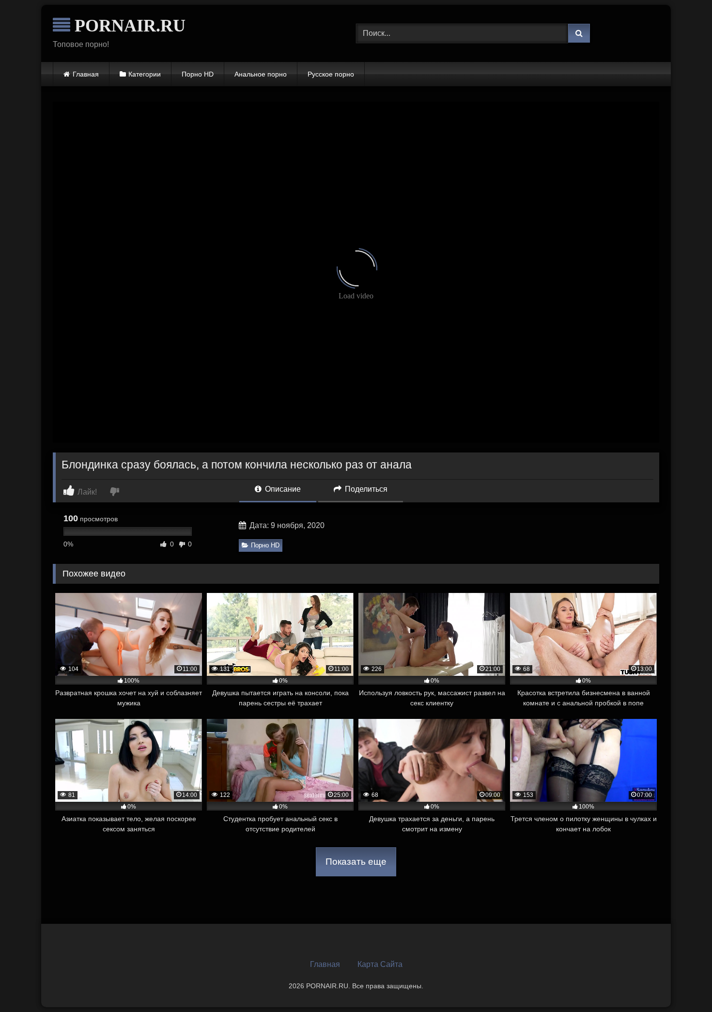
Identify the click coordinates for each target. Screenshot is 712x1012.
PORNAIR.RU (128, 25)
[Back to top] (682, 983)
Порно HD (198, 74)
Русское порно (331, 74)
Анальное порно (260, 74)
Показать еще (356, 861)
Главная (86, 74)
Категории (144, 74)
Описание (282, 489)
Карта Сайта (379, 964)
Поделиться (365, 489)
